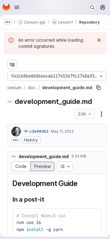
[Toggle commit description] (15, 140)
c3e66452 (38, 131)
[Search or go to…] (92, 7)
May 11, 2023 (62, 131)
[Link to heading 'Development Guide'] (82, 183)
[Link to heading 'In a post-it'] (47, 199)
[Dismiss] (99, 40)
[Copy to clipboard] (94, 216)
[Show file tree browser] (12, 64)
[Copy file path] (98, 88)
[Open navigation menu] (17, 7)
